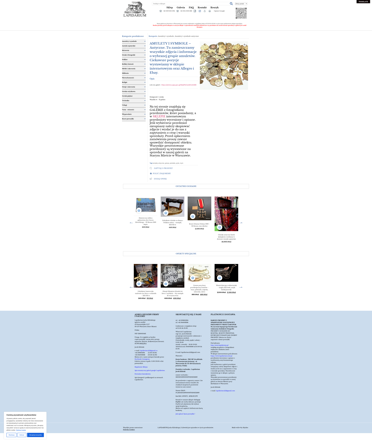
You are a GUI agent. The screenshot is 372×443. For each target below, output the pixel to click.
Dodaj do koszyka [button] (138, 210)
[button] (160, 173)
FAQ (191, 7)
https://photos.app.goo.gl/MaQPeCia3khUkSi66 (178, 85)
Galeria (181, 7)
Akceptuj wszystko (35, 435)
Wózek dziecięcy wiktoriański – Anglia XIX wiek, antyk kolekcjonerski (226, 288)
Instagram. (146, 359)
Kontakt (202, 7)
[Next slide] (241, 222)
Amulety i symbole (166, 36)
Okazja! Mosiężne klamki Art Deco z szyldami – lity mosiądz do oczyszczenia (172, 293)
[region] (25, 425)
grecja (167, 163)
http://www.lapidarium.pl (219, 345)
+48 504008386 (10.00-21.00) (146, 355)
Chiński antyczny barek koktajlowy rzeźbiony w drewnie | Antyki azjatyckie (226, 237)
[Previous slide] (131, 222)
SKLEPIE (159, 116)
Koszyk (215, 7)
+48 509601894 (183, 320)
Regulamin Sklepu (141, 367)
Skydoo (245, 427)
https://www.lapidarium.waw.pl (221, 356)
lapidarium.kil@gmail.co (148, 350)
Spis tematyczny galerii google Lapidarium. (150, 370)
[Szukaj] (231, 3)
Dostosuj (11, 435)
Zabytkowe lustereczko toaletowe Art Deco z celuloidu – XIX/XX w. (145, 293)
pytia (177, 163)
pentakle (172, 163)
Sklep (169, 7)
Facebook (138, 359)
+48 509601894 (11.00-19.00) (146, 353)
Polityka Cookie (21, 430)
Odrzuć (21, 435)
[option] (145, 213)
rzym (181, 163)
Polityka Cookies (129, 429)
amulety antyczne (158, 163)
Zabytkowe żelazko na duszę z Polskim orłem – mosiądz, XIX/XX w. (172, 223)
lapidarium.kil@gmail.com (190, 352)
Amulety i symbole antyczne (187, 36)
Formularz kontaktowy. (143, 374)
